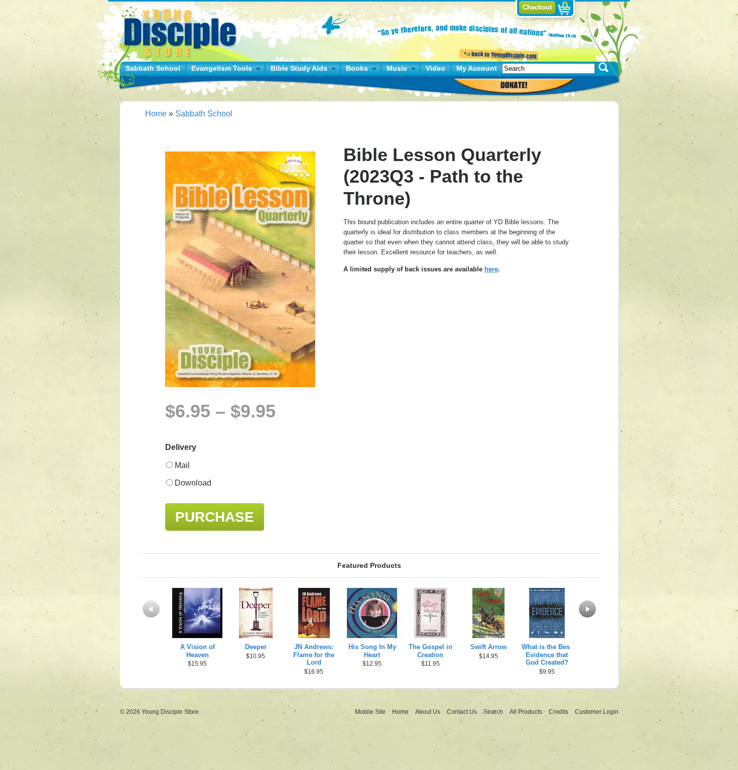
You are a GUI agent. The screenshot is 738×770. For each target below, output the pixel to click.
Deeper (256, 647)
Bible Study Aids (299, 68)
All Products (527, 711)
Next (587, 609)
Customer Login (597, 711)
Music (397, 68)
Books (357, 68)
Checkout (537, 7)
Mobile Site (370, 711)
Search (494, 711)
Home (156, 113)
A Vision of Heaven (197, 651)
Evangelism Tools (221, 68)
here (491, 269)
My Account (476, 68)
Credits (559, 711)
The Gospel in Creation (430, 651)
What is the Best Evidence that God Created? (547, 655)
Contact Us (462, 711)
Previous (151, 609)
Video (435, 68)
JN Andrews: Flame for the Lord (313, 655)
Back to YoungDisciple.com (498, 53)
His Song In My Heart (372, 651)
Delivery (180, 447)
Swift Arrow (488, 647)
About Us (428, 711)
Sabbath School (153, 68)
